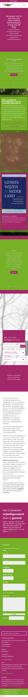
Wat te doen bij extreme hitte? (14, 60)
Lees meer (14, 74)
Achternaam (6, 560)
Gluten (14, 251)
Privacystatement (7, 673)
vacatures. (12, 531)
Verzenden (14, 614)
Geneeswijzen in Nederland (9, 216)
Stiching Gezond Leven (14, 685)
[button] (2, 696)
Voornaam (5, 553)
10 (19, 286)
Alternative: (6, 618)
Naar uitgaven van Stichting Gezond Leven (14, 125)
